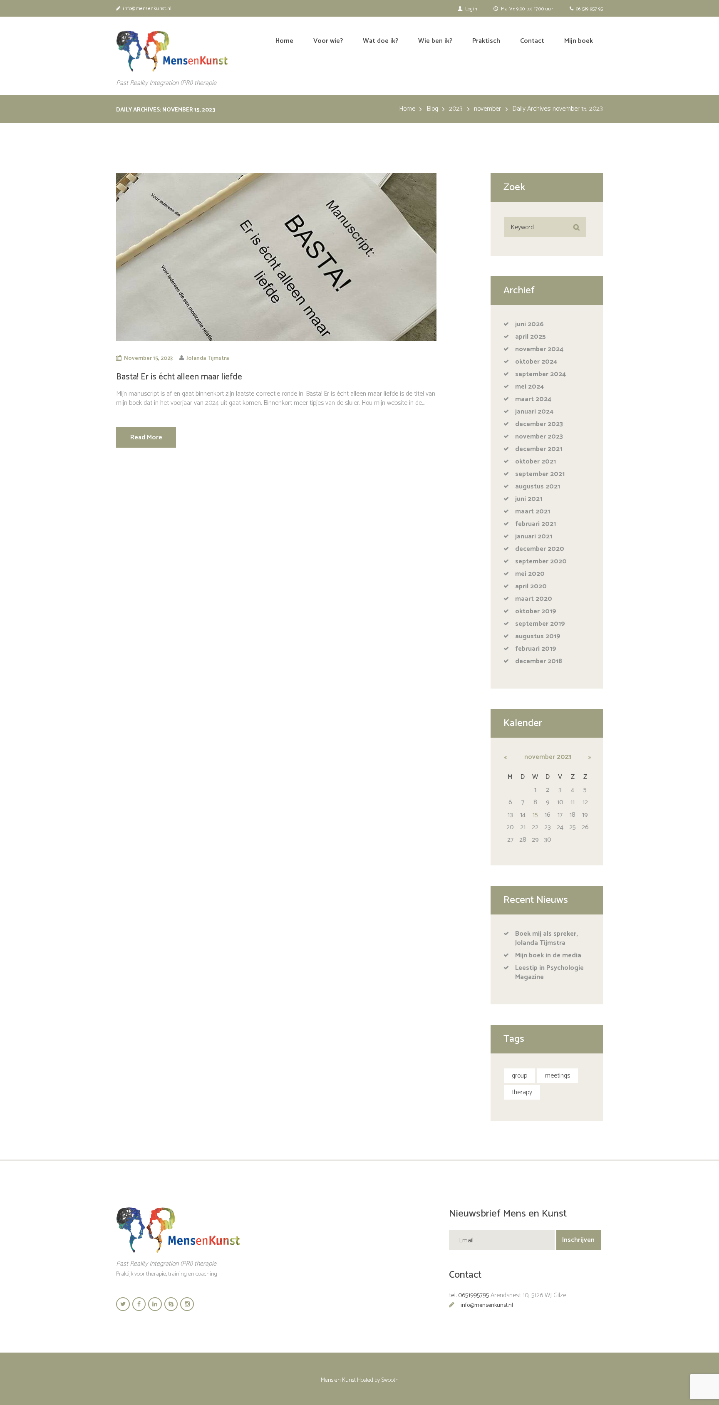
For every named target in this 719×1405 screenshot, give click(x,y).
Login (471, 9)
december (539, 424)
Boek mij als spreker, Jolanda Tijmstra (546, 938)
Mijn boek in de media (548, 955)
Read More (146, 437)
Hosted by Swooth (378, 1380)
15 (535, 814)
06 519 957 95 (589, 9)
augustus (537, 486)
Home (407, 109)
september (540, 374)
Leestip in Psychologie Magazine (549, 972)
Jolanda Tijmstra (207, 358)
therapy (522, 1092)
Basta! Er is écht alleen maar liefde (179, 377)
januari (534, 411)
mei (529, 386)
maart (533, 399)
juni (529, 324)
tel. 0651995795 (469, 1295)
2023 (456, 109)
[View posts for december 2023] (585, 757)
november (487, 109)
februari (535, 524)
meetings (557, 1075)
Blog (432, 109)
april (530, 336)
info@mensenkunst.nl (487, 1305)
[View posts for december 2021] (510, 757)
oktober (536, 361)
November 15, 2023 (148, 358)
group (519, 1075)
